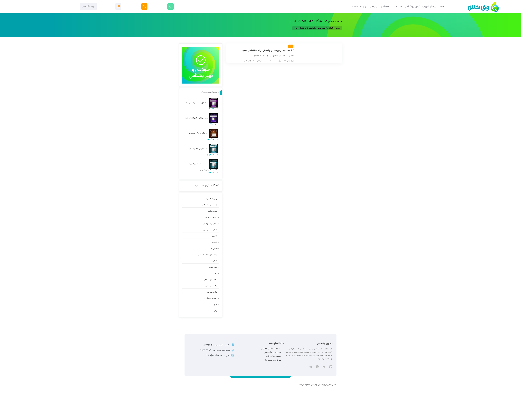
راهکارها (214, 261)
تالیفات (214, 242)
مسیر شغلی (213, 267)
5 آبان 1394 (286, 61)
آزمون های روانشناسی (209, 204)
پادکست (214, 236)
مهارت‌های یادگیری (210, 298)
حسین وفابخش (262, 61)
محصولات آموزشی (273, 356)
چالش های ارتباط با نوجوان (207, 254)
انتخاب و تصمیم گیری (209, 229)
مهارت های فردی (211, 285)
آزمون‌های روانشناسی (272, 352)
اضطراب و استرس (211, 217)
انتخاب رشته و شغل (210, 223)
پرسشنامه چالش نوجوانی (271, 348)
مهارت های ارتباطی (210, 279)
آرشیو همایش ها (211, 198)
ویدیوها (214, 310)
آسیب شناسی (212, 211)
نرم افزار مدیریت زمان (272, 360)
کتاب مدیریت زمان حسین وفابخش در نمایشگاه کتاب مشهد (267, 50)
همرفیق (214, 304)
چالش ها (214, 248)
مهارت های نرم (212, 292)
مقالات (291, 46)
